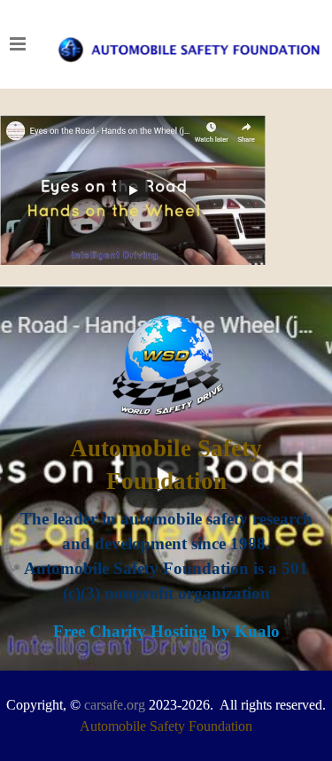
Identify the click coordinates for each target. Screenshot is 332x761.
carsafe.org (114, 704)
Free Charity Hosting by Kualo (166, 631)
